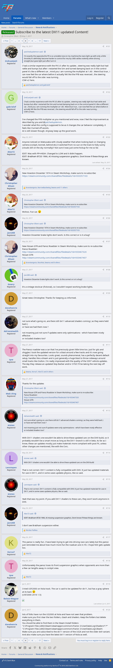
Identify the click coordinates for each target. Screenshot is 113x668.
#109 (108, 293)
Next (46, 41)
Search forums (18, 22)
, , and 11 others (47, 188)
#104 (108, 168)
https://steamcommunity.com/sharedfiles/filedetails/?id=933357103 (55, 176)
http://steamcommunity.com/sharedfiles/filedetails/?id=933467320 (54, 251)
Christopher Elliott (11, 36)
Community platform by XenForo (56, 666)
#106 (108, 218)
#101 (108, 46)
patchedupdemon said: (33, 51)
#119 (108, 584)
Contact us (63, 660)
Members (46, 18)
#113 (108, 410)
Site (105, 660)
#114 (108, 453)
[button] (38, 18)
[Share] (103, 46)
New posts (5, 22)
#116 (108, 508)
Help (100, 660)
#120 (108, 610)
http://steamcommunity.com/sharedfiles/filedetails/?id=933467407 (54, 257)
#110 (108, 316)
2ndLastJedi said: (31, 97)
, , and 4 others (39, 372)
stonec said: (29, 458)
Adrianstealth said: (31, 416)
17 (40, 41)
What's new (30, 18)
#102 (108, 92)
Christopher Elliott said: (33, 200)
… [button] (15, 41)
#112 (108, 379)
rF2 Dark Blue (9, 660)
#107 (108, 241)
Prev (6, 41)
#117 (108, 537)
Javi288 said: (29, 275)
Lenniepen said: (30, 484)
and (38, 85)
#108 (108, 270)
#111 (108, 345)
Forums (17, 18)
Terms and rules (76, 660)
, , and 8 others (43, 262)
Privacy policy (90, 660)
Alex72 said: (28, 513)
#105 (108, 195)
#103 (108, 137)
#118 (108, 561)
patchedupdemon (53, 122)
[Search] (109, 18)
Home (6, 18)
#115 (108, 479)
